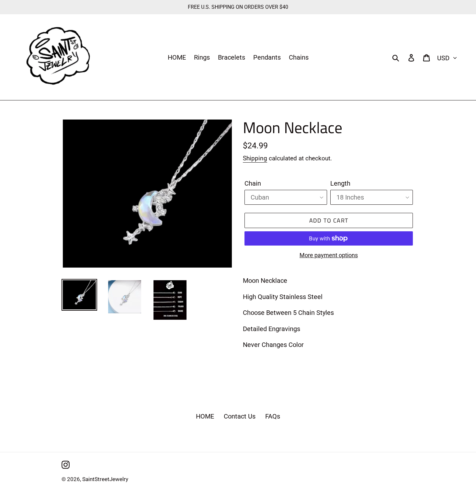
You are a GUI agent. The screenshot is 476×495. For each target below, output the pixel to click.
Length (340, 183)
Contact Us (239, 416)
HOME (205, 416)
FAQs (272, 416)
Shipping (255, 158)
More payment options (329, 255)
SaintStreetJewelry (105, 479)
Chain (252, 183)
